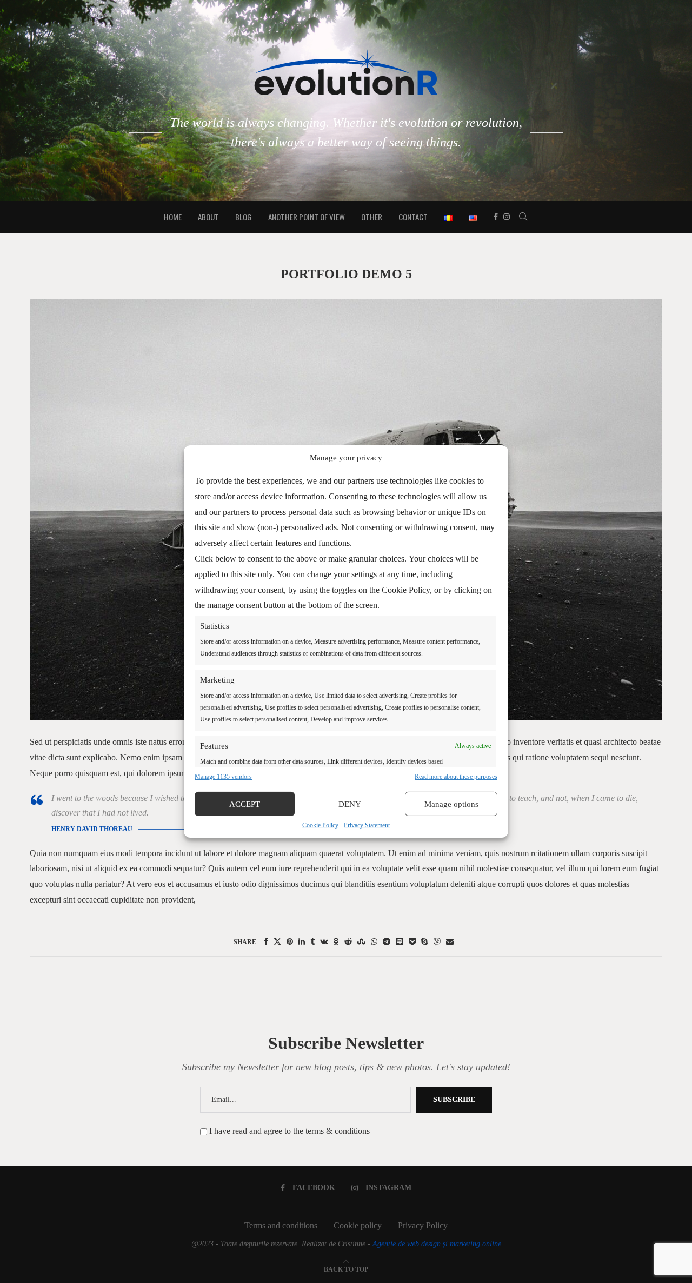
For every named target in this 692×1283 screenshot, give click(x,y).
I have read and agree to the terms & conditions (289, 1130)
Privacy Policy (423, 1225)
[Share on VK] (324, 942)
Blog (243, 217)
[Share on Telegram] (386, 942)
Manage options (451, 804)
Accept (244, 804)
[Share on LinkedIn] (301, 942)
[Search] (523, 216)
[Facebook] (496, 216)
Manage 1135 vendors (223, 776)
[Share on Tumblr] (312, 942)
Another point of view (306, 217)
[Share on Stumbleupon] (361, 942)
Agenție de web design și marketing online (436, 1244)
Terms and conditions (280, 1225)
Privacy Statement (367, 825)
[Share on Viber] (437, 942)
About (208, 217)
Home (173, 217)
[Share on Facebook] (266, 942)
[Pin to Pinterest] (290, 942)
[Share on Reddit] (348, 942)
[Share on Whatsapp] (374, 942)
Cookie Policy (320, 825)
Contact (413, 217)
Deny (349, 804)
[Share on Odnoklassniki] (336, 942)
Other (371, 217)
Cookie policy (358, 1225)
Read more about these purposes (456, 776)
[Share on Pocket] (412, 942)
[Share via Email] (450, 942)
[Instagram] (506, 216)
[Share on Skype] (424, 942)
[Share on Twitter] (277, 942)
